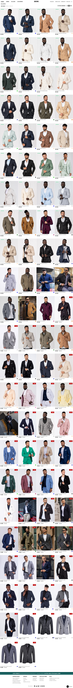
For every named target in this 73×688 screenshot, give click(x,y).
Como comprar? (15, 679)
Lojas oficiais (42, 678)
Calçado (13, 1)
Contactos (25, 679)
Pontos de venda (43, 676)
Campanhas (35, 678)
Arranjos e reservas (52, 680)
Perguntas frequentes (17, 680)
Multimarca (42, 679)
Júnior (7, 1)
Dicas (50, 676)
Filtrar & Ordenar (61, 5)
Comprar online (16, 676)
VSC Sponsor (35, 680)
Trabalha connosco (26, 681)
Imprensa (35, 676)
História (24, 678)
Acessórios (20, 1)
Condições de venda (16, 681)
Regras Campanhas (16, 678)
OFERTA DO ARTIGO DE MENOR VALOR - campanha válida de (36, 673)
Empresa (25, 676)
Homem (2, 1)
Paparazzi (34, 679)
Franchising (42, 680)
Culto (24, 680)
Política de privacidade (17, 682)
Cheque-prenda (52, 679)
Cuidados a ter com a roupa (54, 678)
